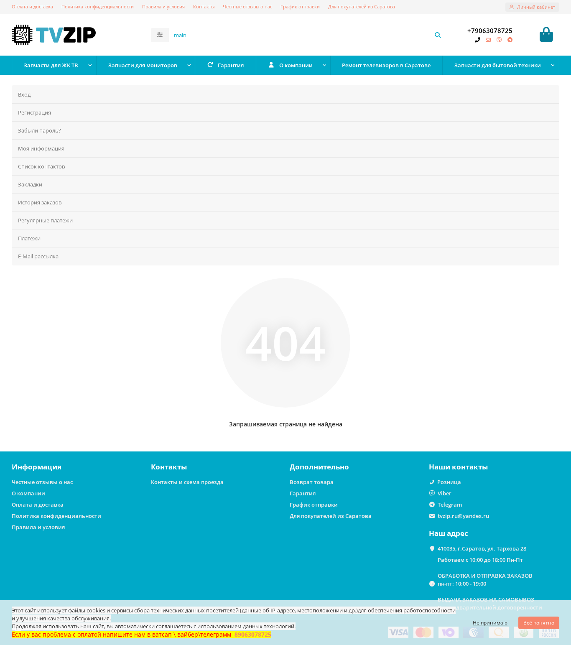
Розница (449, 482)
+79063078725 (489, 30)
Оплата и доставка (32, 6)
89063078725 (253, 634)
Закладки (30, 184)
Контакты (203, 6)
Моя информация (41, 148)
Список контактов (41, 166)
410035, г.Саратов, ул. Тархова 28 (482, 548)
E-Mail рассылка (38, 256)
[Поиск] (437, 35)
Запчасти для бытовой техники (497, 65)
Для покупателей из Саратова (361, 6)
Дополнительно (319, 467)
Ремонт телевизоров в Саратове (386, 65)
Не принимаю (490, 622)
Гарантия (231, 65)
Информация (36, 467)
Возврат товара (312, 482)
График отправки (300, 6)
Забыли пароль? (39, 130)
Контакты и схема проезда (187, 482)
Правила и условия (163, 6)
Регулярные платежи (45, 220)
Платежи (29, 238)
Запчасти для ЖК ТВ (51, 65)
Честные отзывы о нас (247, 6)
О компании (296, 65)
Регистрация (34, 112)
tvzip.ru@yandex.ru (463, 516)
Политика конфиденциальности (97, 6)
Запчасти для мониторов (142, 65)
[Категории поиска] (160, 35)
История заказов (39, 202)
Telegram (450, 504)
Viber (444, 493)
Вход (24, 94)
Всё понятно (538, 622)
